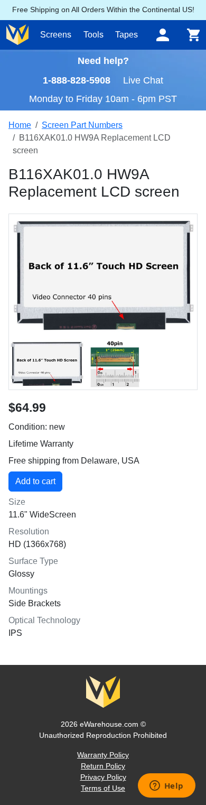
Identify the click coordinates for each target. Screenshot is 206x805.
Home (19, 125)
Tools (93, 34)
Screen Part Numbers (82, 125)
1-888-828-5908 (76, 80)
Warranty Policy (103, 755)
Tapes (126, 34)
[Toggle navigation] (162, 34)
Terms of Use (103, 788)
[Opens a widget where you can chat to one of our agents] (166, 786)
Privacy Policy (103, 777)
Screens (55, 34)
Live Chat (143, 80)
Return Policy (103, 766)
